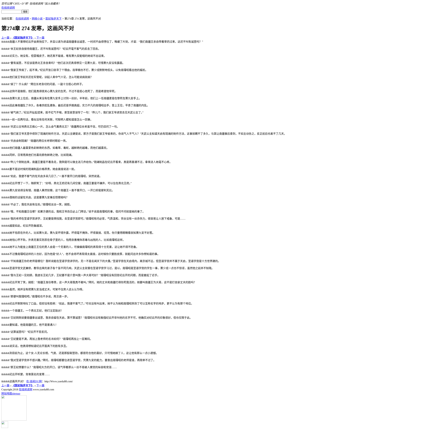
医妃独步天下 (53, 18)
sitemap (16, 393)
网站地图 (6, 393)
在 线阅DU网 (34, 381)
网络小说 (37, 18)
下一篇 (40, 37)
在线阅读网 (8, 7)
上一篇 (5, 37)
